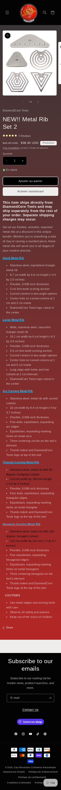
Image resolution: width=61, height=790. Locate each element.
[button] (7, 12)
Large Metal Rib (13, 319)
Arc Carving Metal (15, 391)
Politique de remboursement (43, 772)
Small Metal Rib (13, 258)
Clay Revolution (22, 767)
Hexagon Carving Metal (19, 524)
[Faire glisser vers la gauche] (23, 102)
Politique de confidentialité (32, 777)
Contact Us (30, 709)
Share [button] (9, 627)
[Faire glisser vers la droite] (38, 102)
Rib (30, 391)
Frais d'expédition (11, 148)
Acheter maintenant (30, 191)
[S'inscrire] (50, 698)
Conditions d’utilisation (19, 783)
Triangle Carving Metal (18, 462)
